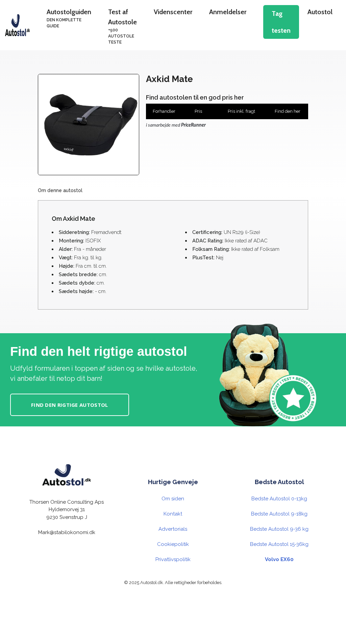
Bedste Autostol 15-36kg (279, 544)
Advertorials (172, 529)
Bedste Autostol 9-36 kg (279, 529)
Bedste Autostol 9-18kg (279, 514)
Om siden (173, 499)
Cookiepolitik (173, 544)
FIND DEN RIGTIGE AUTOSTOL (69, 404)
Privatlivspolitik (173, 559)
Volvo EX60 (279, 559)
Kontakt (173, 514)
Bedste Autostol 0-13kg (279, 499)
